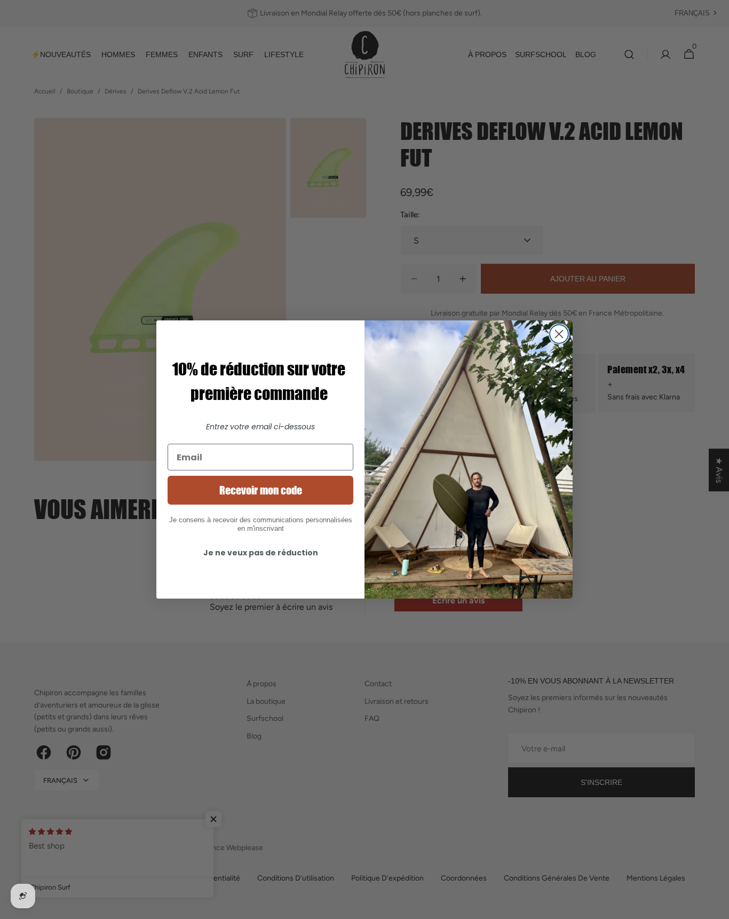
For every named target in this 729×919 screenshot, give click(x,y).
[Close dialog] (559, 334)
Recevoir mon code (260, 490)
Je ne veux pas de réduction (260, 552)
